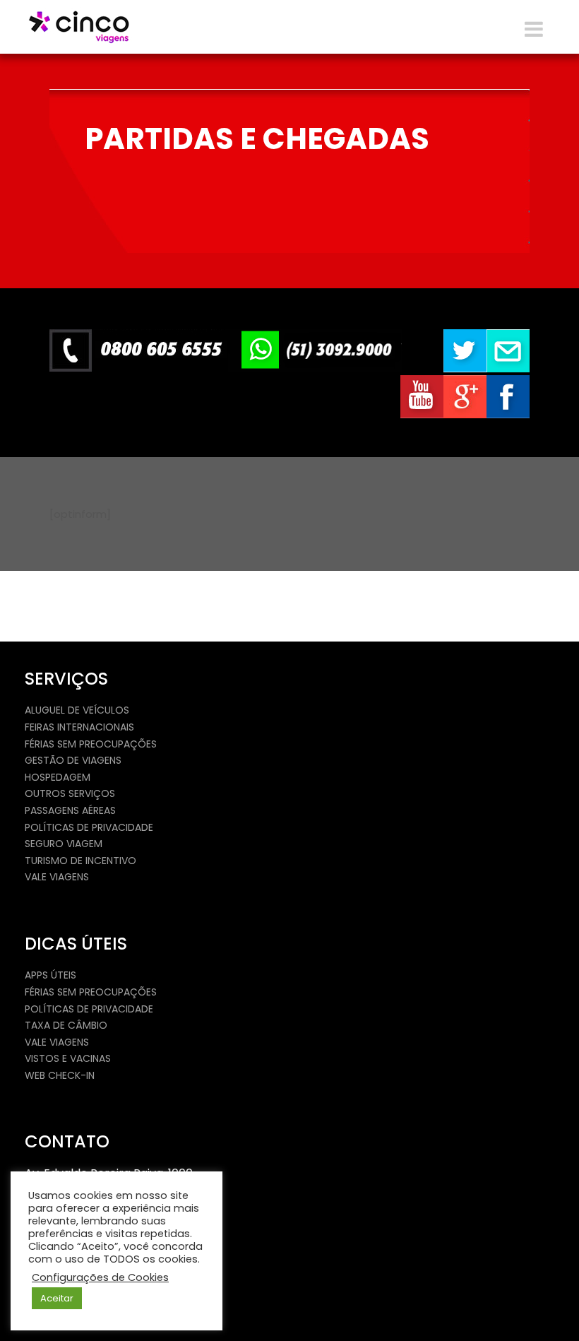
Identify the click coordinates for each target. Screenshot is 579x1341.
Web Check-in (60, 1075)
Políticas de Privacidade (89, 827)
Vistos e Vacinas (68, 1058)
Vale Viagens (57, 877)
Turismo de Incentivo (80, 860)
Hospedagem (57, 777)
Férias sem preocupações (91, 744)
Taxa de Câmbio (66, 1025)
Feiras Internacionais (79, 727)
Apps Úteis (50, 975)
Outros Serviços (70, 793)
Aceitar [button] (56, 1298)
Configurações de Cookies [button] (100, 1277)
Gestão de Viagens (73, 760)
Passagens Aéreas (70, 810)
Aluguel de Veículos (77, 710)
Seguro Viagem (63, 844)
